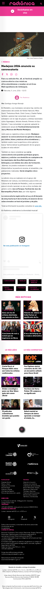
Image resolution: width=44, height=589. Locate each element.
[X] (7, 74)
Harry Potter (29, 386)
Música (6, 62)
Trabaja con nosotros (30, 484)
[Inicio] (22, 3)
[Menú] (3, 3)
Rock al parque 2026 (9, 363)
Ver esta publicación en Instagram (16, 246)
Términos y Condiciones (30, 496)
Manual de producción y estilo (10, 493)
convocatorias (10, 281)
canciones (7, 331)
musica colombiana (9, 288)
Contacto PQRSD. (7, 540)
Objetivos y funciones (8, 486)
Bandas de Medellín (34, 281)
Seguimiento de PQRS (8, 545)
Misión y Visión (5, 484)
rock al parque (8, 310)
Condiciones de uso (7, 526)
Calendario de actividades (31, 486)
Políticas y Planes (6, 489)
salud (27, 408)
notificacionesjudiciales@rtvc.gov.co (12, 554)
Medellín (23, 281)
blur (27, 331)
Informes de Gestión (7, 491)
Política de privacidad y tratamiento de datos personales (19, 524)
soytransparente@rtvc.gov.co (10, 559)
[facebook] (2, 74)
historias (28, 310)
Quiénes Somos (6, 482)
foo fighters (29, 363)
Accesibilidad (5, 528)
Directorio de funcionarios (31, 493)
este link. (38, 206)
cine (5, 386)
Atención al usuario (29, 482)
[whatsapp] (11, 74)
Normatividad (5, 487)
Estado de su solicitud (30, 495)
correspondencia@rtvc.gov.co (11, 538)
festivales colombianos (34, 288)
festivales (21, 287)
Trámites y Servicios (29, 491)
